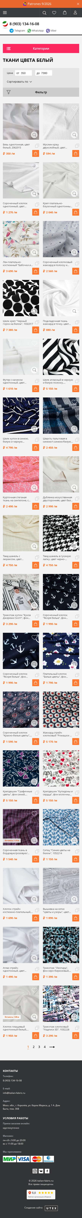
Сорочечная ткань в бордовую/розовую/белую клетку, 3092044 (16, 852)
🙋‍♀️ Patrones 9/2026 (37, 4)
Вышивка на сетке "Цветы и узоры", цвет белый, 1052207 (56, 910)
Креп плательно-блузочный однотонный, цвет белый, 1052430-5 (57, 205)
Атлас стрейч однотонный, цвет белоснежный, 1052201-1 (17, 969)
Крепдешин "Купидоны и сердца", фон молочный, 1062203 (58, 793)
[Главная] (5, 25)
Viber (53, 30)
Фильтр (41, 92)
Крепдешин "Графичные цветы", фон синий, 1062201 (17, 793)
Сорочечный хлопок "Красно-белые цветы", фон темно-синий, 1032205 (16, 734)
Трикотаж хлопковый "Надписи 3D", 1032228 (56, 1028)
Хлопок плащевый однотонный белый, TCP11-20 (15, 1028)
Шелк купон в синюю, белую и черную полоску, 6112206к (16, 440)
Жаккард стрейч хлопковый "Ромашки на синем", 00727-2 (58, 734)
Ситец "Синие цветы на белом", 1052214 (56, 852)
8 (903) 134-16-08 (24, 23)
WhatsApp (38, 30)
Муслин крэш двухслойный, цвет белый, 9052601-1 (54, 146)
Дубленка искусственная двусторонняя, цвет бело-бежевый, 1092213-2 (58, 499)
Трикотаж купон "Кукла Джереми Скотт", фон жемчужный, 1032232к (17, 617)
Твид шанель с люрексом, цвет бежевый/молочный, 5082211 (15, 558)
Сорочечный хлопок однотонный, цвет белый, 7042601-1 (15, 205)
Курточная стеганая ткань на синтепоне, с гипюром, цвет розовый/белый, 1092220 (18, 499)
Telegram (19, 30)
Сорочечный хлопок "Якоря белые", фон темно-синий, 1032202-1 (17, 675)
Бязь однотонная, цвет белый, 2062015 (16, 146)
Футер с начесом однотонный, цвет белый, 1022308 (13, 381)
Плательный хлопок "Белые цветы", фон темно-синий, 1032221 (56, 675)
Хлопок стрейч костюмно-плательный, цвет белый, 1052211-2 (17, 910)
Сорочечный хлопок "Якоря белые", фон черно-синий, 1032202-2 (57, 617)
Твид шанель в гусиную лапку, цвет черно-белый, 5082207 (57, 558)
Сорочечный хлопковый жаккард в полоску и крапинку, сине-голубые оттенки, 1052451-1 (57, 264)
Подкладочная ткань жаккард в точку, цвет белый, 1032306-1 (56, 323)
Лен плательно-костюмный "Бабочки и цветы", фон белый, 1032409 (17, 264)
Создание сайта (33, 1207)
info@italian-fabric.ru (14, 1093)
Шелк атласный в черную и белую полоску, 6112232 (58, 381)
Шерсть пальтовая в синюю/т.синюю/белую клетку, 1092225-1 (57, 440)
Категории (41, 48)
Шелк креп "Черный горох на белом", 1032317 (18, 323)
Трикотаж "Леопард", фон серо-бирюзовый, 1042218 (56, 969)
